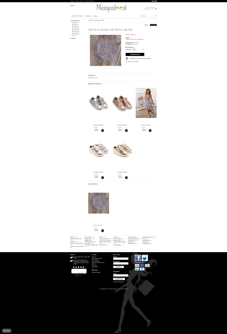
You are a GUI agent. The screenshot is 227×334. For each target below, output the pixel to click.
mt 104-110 (76, 26)
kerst (145, 238)
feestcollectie (133, 240)
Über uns (94, 257)
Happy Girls (90, 238)
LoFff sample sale (105, 238)
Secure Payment (96, 261)
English (156, 1)
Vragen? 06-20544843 (90, 1)
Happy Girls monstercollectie (90, 241)
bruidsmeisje (119, 245)
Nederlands (152, 1)
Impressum (72, 1)
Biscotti (73, 237)
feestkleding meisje (149, 237)
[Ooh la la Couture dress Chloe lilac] (146, 120)
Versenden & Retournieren (98, 262)
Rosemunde (104, 245)
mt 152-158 (76, 33)
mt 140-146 (76, 31)
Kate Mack (89, 243)
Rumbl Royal (118, 238)
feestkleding (133, 243)
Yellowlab (126, 288)
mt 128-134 (76, 29)
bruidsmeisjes (133, 237)
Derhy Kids (89, 237)
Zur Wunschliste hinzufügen (140, 58)
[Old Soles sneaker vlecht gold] (122, 167)
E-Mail (114, 273)
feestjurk (132, 242)
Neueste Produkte (96, 272)
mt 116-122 (76, 28)
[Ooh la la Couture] (131, 35)
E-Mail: (115, 256)
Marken (88, 16)
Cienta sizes (95, 267)
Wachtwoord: (116, 261)
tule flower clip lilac (99, 20)
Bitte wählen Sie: (130, 47)
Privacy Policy (95, 259)
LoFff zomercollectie (106, 240)
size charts (94, 265)
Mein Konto (82, 1)
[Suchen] (155, 16)
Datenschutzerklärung (118, 282)
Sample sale (119, 240)
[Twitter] (145, 261)
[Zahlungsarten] (137, 267)
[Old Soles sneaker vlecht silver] (98, 167)
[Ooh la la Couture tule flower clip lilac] (105, 68)
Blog (95, 16)
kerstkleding (147, 243)
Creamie (74, 241)
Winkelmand (135, 54)
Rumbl (117, 237)
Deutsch (154, 1)
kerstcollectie (147, 240)
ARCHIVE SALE (77, 16)
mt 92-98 (76, 24)
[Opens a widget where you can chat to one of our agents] (7, 331)
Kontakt (77, 1)
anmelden (118, 267)
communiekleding (134, 238)
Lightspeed (115, 288)
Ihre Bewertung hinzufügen (131, 61)
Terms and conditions (97, 258)
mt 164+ (76, 35)
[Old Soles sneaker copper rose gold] (122, 120)
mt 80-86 (76, 22)
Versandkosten (140, 39)
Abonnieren (119, 279)
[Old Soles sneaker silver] (98, 120)
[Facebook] (138, 261)
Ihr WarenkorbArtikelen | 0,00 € (149, 8)
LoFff (102, 237)
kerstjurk (146, 242)
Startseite (90, 20)
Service (93, 264)
